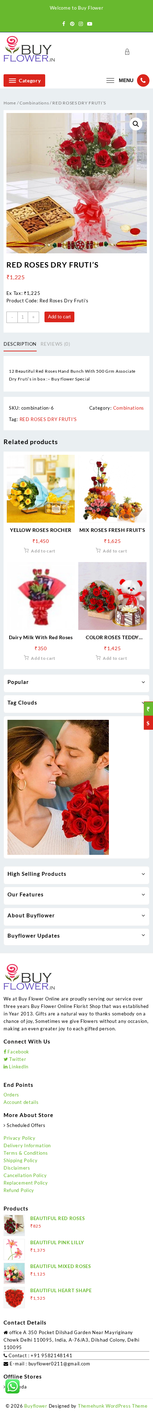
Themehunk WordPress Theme (113, 1406)
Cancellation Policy (25, 1175)
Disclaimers (17, 1168)
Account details (21, 1102)
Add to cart (59, 316)
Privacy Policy (20, 1138)
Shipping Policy (21, 1160)
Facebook (17, 1052)
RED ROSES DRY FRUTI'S (48, 419)
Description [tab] (20, 344)
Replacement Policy (26, 1183)
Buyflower (35, 1406)
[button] (136, 124)
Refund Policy (19, 1190)
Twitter (17, 1059)
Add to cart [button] (43, 551)
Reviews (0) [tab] (55, 344)
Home (10, 103)
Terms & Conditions (26, 1153)
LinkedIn (18, 1066)
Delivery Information (27, 1145)
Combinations (34, 103)
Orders (11, 1094)
